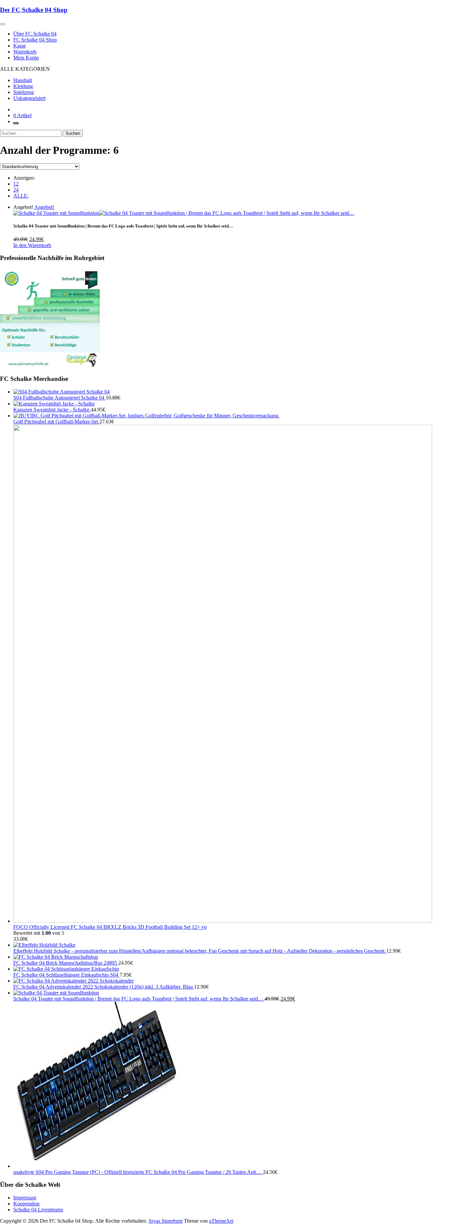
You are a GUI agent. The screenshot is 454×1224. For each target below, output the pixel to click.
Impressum (24, 1197)
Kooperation (26, 1203)
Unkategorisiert (29, 98)
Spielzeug (23, 92)
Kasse (19, 45)
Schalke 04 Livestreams (38, 1209)
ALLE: (21, 196)
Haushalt (22, 80)
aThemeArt (221, 1221)
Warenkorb (25, 51)
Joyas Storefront (165, 1221)
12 (16, 184)
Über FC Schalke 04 (35, 34)
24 (16, 190)
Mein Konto (26, 57)
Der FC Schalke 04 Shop (33, 9)
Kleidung (23, 86)
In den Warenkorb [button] (32, 245)
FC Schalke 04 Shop (35, 40)
